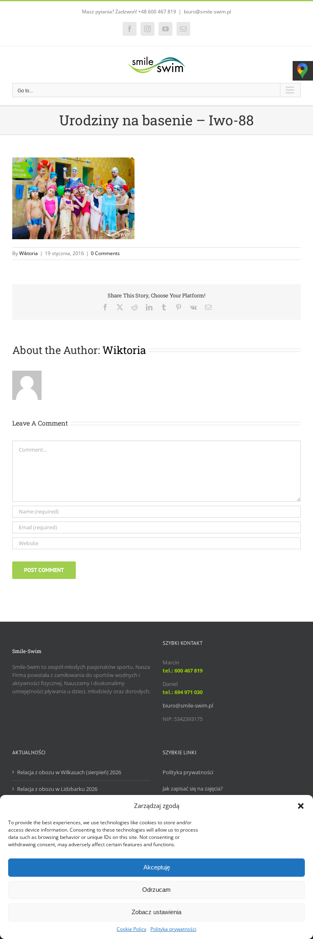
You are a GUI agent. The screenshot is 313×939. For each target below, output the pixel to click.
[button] (301, 806)
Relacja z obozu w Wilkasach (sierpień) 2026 (69, 772)
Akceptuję (156, 867)
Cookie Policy (131, 929)
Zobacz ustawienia (156, 911)
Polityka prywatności (173, 929)
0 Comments (105, 253)
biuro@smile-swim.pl (207, 11)
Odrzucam (156, 889)
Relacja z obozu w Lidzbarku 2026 (57, 789)
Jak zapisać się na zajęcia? (193, 788)
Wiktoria (28, 253)
